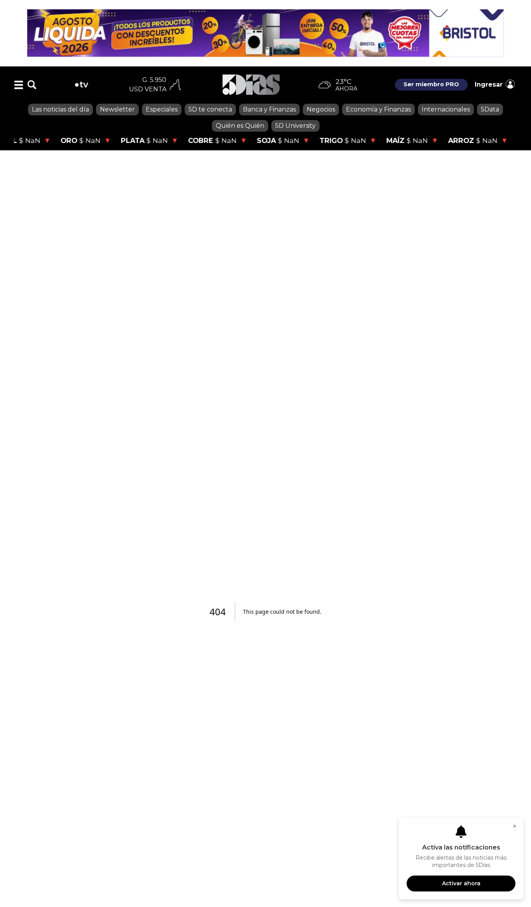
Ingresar (489, 84)
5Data (490, 109)
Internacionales (446, 109)
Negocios (321, 109)
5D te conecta (210, 109)
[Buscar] (32, 84)
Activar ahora (461, 883)
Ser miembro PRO (431, 84)
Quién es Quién (240, 125)
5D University (295, 125)
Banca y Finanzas (269, 109)
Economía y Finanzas (378, 109)
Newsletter (117, 109)
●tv (81, 84)
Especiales (162, 109)
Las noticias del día (60, 109)
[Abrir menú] (18, 84)
